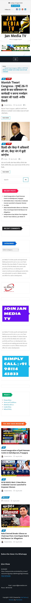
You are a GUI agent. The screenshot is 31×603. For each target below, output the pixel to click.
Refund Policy (7, 409)
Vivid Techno (24, 597)
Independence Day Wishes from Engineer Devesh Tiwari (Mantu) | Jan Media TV (15, 215)
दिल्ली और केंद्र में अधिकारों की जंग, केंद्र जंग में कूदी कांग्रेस (15, 151)
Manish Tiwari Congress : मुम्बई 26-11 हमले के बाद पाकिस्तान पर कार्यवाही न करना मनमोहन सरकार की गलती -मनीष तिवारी (15, 70)
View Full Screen (6, 576)
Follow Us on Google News (8, 581)
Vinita (5, 159)
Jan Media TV (15, 36)
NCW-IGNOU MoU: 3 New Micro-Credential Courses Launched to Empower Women (16, 202)
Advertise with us (9, 405)
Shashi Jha (6, 501)
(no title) (6, 205)
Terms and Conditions (10, 402)
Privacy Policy (7, 400)
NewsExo (11, 600)
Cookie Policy (7, 407)
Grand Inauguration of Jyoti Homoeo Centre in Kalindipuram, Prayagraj (14, 197)
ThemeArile (19, 600)
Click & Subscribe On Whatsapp (10, 559)
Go (26, 180)
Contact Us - (4, 585)
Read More (6, 118)
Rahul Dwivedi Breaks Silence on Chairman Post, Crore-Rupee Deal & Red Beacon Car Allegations (16, 210)
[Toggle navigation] (15, 59)
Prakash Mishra (8, 105)
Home (4, 66)
